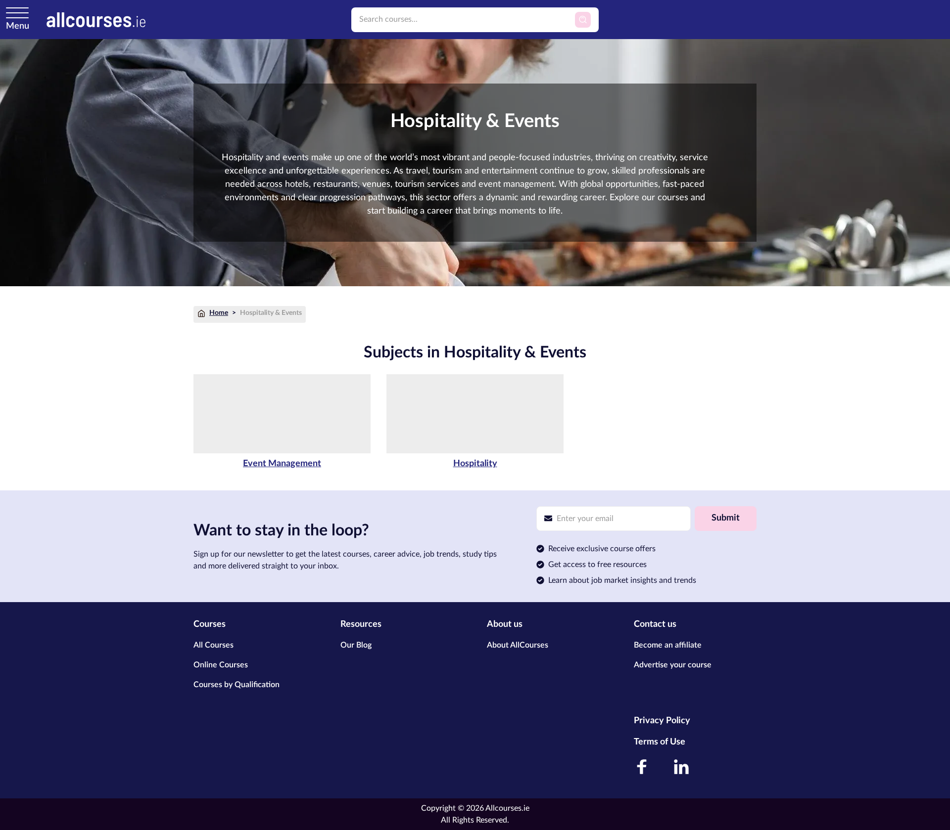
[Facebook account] (642, 767)
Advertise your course (673, 665)
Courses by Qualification (236, 685)
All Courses (213, 645)
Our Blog (356, 645)
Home (218, 312)
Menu (17, 26)
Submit (726, 518)
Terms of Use (659, 742)
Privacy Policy (662, 720)
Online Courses (220, 665)
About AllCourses (517, 645)
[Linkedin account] (681, 767)
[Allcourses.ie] (96, 19)
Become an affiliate (668, 645)
